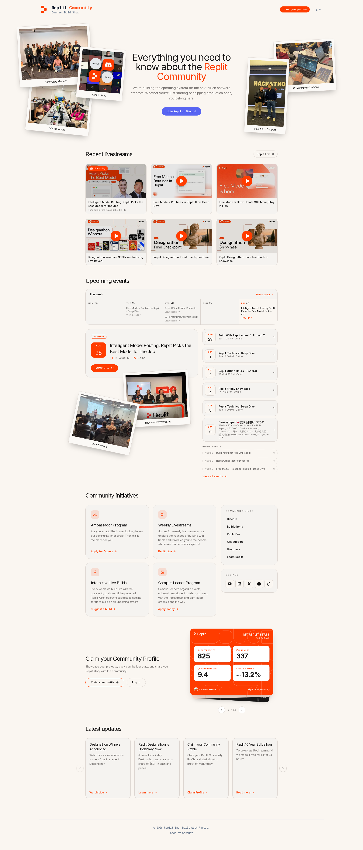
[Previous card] (221, 709)
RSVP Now (102, 368)
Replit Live (264, 154)
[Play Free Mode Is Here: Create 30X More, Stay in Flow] (247, 181)
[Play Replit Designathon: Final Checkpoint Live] (181, 236)
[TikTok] (268, 584)
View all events (212, 476)
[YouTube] (230, 584)
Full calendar (263, 294)
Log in (136, 682)
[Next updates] (283, 768)
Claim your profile (102, 682)
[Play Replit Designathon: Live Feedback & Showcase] (247, 236)
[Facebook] (259, 584)
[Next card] (242, 709)
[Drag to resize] (335, 89)
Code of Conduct (181, 833)
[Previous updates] (80, 768)
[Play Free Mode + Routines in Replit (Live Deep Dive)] (181, 181)
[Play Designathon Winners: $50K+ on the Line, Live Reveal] (116, 236)
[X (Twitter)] (249, 584)
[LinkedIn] (239, 584)
